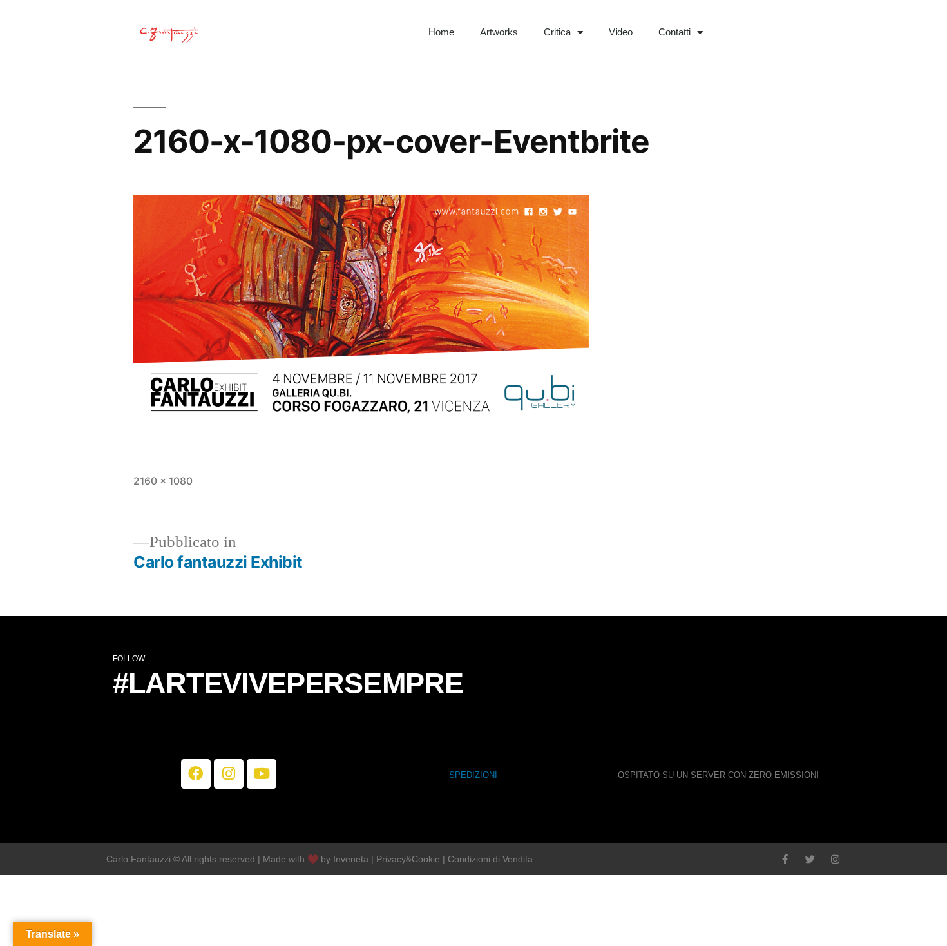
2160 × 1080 (163, 481)
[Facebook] (196, 774)
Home (441, 31)
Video (621, 31)
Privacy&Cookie (408, 859)
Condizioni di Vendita (490, 859)
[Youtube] (261, 774)
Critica (557, 31)
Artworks (499, 31)
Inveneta (352, 859)
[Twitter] (810, 859)
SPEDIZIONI (473, 775)
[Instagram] (229, 774)
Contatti (674, 31)
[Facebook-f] (785, 859)
